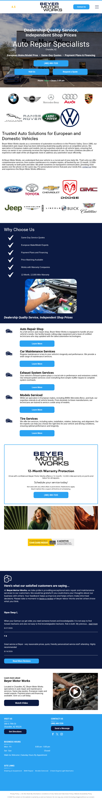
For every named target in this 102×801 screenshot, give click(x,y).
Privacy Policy (14, 794)
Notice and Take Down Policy (63, 794)
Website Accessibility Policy (83, 794)
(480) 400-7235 (57, 723)
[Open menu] (97, 7)
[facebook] (53, 734)
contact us (86, 167)
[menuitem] (14, 771)
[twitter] (57, 734)
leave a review (46, 598)
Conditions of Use (47, 794)
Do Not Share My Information (31, 794)
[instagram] (61, 734)
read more (93, 624)
